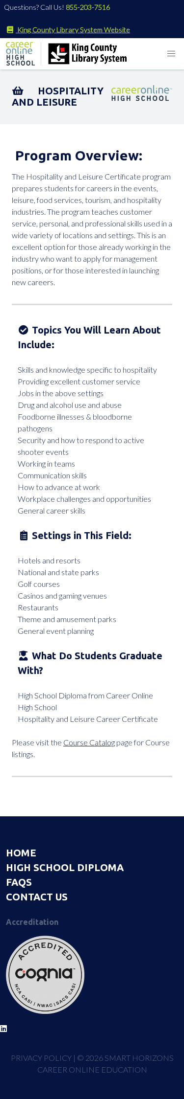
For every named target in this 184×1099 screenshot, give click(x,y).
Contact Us (37, 896)
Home (21, 852)
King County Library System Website (73, 29)
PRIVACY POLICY (41, 1057)
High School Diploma (65, 867)
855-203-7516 (88, 7)
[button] (171, 54)
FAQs (19, 882)
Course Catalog (89, 742)
